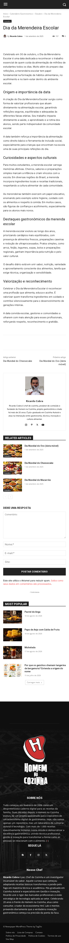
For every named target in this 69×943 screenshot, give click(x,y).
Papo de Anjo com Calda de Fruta (42, 629)
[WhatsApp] (39, 44)
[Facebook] (16, 44)
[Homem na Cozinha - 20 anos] (34, 759)
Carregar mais (33, 682)
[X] (24, 44)
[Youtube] (43, 424)
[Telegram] (54, 44)
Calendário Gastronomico (21, 13)
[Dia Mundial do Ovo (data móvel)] (12, 450)
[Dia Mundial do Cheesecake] (12, 468)
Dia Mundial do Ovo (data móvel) (42, 446)
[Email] (46, 44)
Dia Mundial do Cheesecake (17, 361)
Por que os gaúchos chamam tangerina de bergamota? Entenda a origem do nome (45, 668)
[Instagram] (26, 424)
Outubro (38, 13)
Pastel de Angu (32, 612)
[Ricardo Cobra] (5, 36)
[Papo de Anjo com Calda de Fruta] (12, 634)
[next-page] (10, 497)
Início (5, 13)
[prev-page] (5, 497)
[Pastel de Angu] (12, 616)
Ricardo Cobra (16, 36)
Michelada (30, 647)
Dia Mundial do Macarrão (38, 480)
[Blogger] (23, 855)
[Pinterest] (31, 424)
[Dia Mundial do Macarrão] (12, 485)
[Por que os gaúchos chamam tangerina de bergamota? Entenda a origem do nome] (12, 670)
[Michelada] (12, 652)
